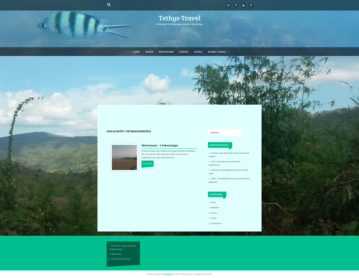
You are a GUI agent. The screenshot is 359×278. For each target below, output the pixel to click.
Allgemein (215, 207)
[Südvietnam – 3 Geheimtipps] (124, 157)
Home (136, 51)
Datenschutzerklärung (120, 258)
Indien (149, 51)
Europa (183, 51)
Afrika (198, 51)
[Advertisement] (179, 78)
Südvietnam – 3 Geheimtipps (159, 145)
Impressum (116, 254)
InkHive (168, 274)
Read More (147, 163)
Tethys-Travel (179, 17)
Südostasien (166, 51)
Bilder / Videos (217, 51)
